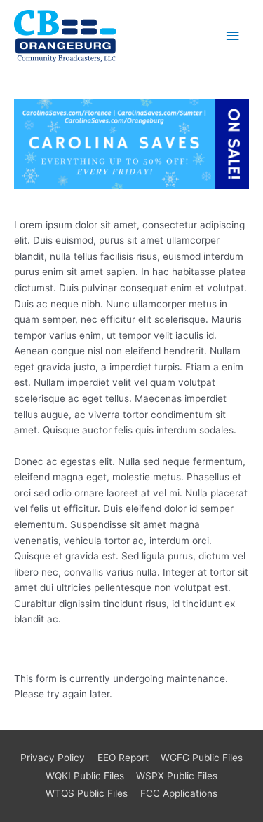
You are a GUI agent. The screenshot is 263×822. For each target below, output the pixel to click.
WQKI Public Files (85, 775)
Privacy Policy (52, 757)
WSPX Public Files (176, 775)
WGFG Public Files (202, 757)
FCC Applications (178, 793)
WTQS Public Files (87, 793)
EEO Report (123, 757)
